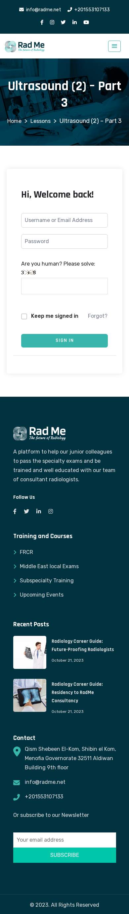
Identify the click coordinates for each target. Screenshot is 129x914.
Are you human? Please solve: (58, 264)
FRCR (26, 552)
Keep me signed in (54, 316)
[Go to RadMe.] (14, 121)
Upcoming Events (42, 595)
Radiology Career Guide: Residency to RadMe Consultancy (77, 692)
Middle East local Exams (49, 566)
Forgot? (98, 316)
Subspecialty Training (47, 580)
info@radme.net (45, 782)
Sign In (65, 340)
